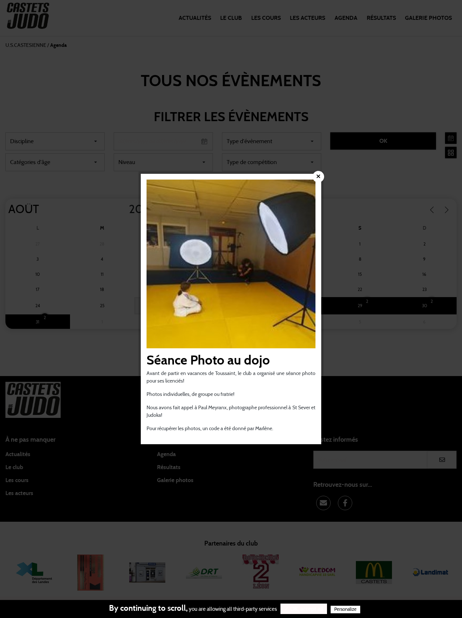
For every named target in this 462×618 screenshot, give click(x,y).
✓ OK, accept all (303, 609)
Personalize (345, 609)
